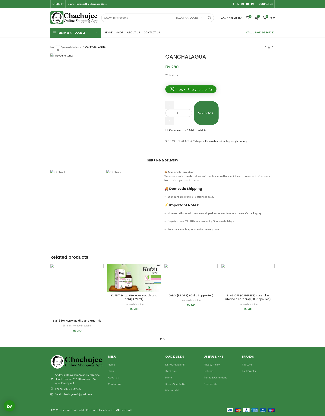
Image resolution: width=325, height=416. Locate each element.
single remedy (239, 141)
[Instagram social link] (242, 4)
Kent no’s (171, 370)
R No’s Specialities (176, 384)
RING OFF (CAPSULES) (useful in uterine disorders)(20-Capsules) (248, 297)
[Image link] (76, 361)
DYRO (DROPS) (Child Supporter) (191, 295)
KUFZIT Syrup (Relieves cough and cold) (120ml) (134, 297)
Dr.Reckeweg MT (175, 364)
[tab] (162, 158)
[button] (190, 89)
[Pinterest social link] (252, 4)
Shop (111, 370)
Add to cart (206, 112)
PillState (247, 364)
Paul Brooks (249, 370)
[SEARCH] (209, 18)
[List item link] (76, 389)
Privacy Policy (212, 364)
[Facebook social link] (233, 4)
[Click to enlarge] (58, 50)
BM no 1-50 (172, 390)
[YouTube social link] (247, 4)
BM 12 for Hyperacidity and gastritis (77, 321)
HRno (168, 377)
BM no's (67, 325)
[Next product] (273, 47)
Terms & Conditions (215, 377)
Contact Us (210, 384)
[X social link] (237, 4)
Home (111, 364)
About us (113, 377)
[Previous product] (265, 47)
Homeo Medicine (71, 47)
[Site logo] (73, 17)
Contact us (114, 384)
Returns (208, 370)
